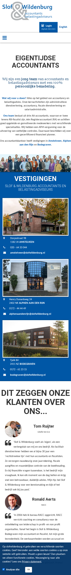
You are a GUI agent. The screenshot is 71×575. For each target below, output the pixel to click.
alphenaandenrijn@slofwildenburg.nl (30, 314)
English (63, 27)
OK (28, 569)
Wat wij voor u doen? (14, 98)
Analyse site (12, 569)
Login (48, 27)
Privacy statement (31, 561)
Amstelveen (55, 141)
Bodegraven (44, 144)
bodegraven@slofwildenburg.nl (28, 375)
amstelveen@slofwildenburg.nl (27, 253)
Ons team (8, 116)
